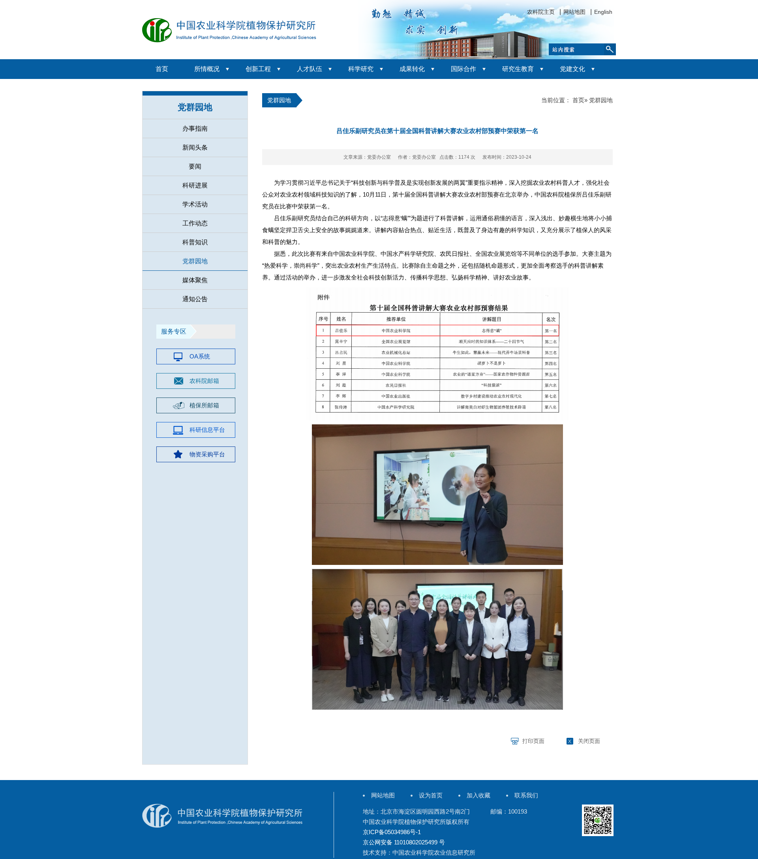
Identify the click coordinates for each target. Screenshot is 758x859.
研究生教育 (518, 69)
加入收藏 (478, 795)
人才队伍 (309, 69)
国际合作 (463, 69)
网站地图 (574, 12)
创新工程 (258, 69)
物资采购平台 (207, 454)
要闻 (195, 166)
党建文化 (572, 69)
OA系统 (200, 356)
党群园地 (195, 261)
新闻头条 (195, 147)
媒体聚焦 (195, 280)
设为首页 (431, 795)
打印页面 (533, 741)
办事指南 (195, 128)
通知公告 (195, 299)
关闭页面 (589, 741)
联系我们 (526, 795)
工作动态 (195, 223)
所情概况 (207, 69)
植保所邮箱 (204, 405)
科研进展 (195, 185)
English (603, 12)
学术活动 (195, 204)
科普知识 (195, 242)
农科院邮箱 (204, 380)
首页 (162, 69)
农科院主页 (541, 12)
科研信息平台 (207, 429)
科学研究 (360, 69)
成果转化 (412, 69)
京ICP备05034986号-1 (392, 832)
